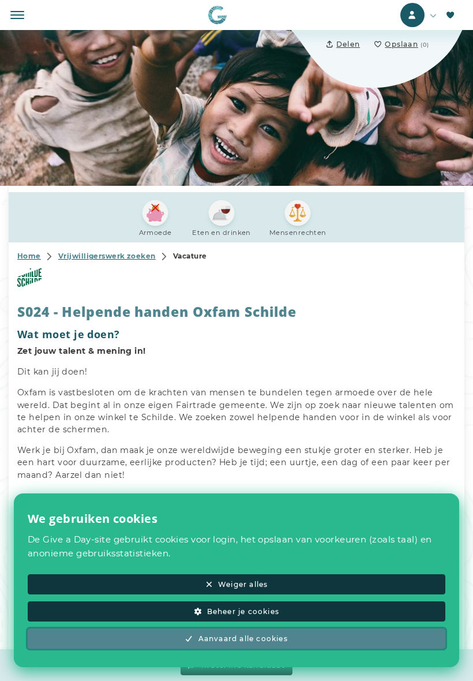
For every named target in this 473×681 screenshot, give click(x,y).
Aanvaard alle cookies (243, 638)
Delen (348, 44)
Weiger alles (243, 584)
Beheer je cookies (243, 611)
